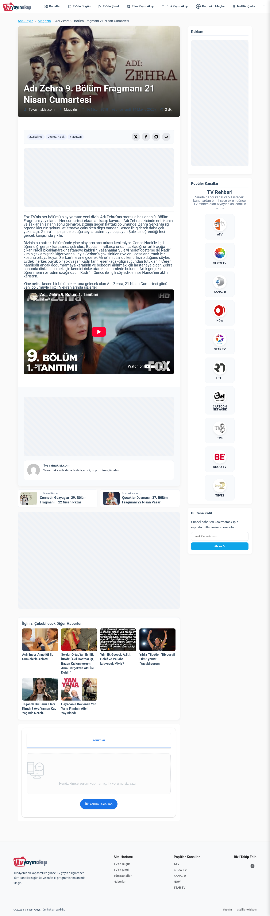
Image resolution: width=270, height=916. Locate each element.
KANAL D (180, 875)
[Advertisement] (99, 177)
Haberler (120, 881)
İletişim (227, 909)
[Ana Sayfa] (18, 6)
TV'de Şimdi (122, 870)
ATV (176, 864)
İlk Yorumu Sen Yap (98, 804)
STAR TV (179, 887)
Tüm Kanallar (123, 875)
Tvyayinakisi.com (42, 109)
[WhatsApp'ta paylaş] (156, 137)
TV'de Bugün (122, 864)
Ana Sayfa (25, 21)
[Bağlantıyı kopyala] (166, 137)
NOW (177, 881)
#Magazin (76, 136)
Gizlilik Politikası (246, 909)
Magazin (44, 21)
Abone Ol (219, 546)
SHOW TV (180, 870)
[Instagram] (252, 866)
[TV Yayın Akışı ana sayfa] (30, 861)
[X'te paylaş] (136, 137)
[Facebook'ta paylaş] (146, 137)
